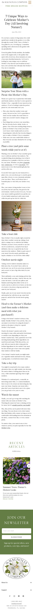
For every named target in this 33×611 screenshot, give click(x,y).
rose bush (22, 165)
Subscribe (16, 537)
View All (16, 451)
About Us (4, 582)
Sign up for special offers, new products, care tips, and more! (16, 544)
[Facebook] (9, 596)
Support (4, 590)
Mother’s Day (5, 428)
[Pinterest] (23, 596)
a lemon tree (8, 165)
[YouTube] (18, 596)
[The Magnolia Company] (14, 2)
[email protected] (16, 603)
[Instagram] (14, 596)
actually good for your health (21, 405)
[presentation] (29, 466)
